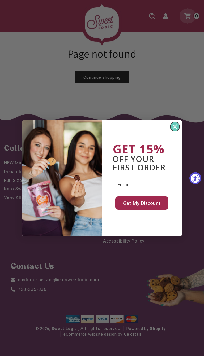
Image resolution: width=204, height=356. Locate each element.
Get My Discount (142, 203)
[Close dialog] (175, 126)
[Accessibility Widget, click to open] (195, 178)
